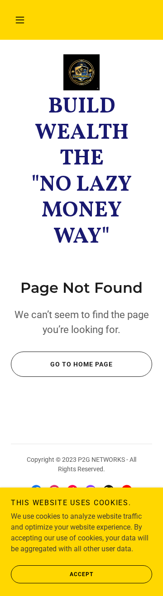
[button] (20, 20)
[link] (81, 72)
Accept (81, 574)
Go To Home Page (81, 364)
